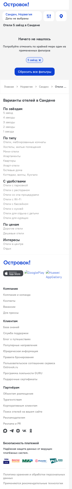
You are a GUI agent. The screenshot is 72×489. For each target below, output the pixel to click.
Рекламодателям (14, 417)
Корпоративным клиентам (20, 405)
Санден (44, 86)
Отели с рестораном (16, 190)
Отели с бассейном (15, 204)
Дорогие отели (13, 228)
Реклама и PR (12, 423)
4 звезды (9, 117)
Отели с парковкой (15, 185)
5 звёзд (8, 113)
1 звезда (8, 131)
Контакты (9, 301)
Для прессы (11, 313)
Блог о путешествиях (17, 339)
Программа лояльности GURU (22, 373)
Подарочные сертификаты (20, 379)
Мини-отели (11, 151)
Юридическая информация (20, 351)
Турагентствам (12, 399)
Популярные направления (20, 345)
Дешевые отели (13, 233)
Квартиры (9, 160)
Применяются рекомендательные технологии (33, 483)
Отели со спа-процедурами (21, 194)
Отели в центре (13, 244)
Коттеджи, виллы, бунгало (20, 174)
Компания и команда (16, 295)
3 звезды (9, 122)
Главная (9, 86)
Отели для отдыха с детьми (21, 213)
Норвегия (26, 86)
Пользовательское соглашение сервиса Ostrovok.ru (29, 365)
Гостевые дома (12, 170)
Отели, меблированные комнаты (24, 142)
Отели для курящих (15, 218)
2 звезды (9, 127)
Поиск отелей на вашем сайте (22, 411)
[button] (22, 16)
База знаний (11, 327)
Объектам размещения (18, 393)
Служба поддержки (15, 333)
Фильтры (48, 16)
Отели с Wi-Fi (12, 199)
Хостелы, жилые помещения (22, 147)
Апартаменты (12, 156)
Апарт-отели (11, 165)
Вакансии (9, 307)
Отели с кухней (13, 208)
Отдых (7, 248)
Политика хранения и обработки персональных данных (34, 476)
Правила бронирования (18, 357)
